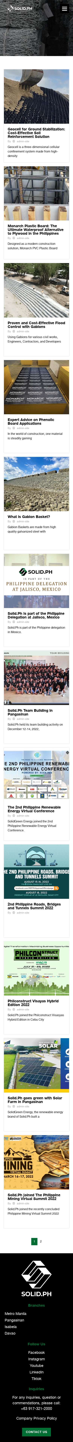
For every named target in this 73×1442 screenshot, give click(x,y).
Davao (10, 1333)
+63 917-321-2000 (36, 1409)
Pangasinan (14, 1320)
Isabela (11, 1327)
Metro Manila (15, 1314)
